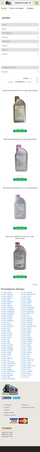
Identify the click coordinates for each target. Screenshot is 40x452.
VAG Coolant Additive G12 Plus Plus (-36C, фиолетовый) (20, 237)
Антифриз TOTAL (26, 351)
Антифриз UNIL (25, 354)
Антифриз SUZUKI (26, 343)
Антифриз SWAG (26, 345)
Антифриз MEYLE (6, 373)
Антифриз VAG (25, 356)
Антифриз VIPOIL (26, 362)
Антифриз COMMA (6, 317)
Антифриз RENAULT (27, 321)
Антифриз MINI (5, 377)
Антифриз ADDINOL (7, 294)
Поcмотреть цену (20, 131)
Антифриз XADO (26, 373)
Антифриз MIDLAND (7, 375)
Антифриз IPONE (6, 352)
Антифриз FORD (6, 332)
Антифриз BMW (6, 304)
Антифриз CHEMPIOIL (8, 311)
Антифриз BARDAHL (7, 302)
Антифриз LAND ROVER (8, 364)
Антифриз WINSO (26, 367)
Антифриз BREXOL (6, 305)
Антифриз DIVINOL (7, 319)
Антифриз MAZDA (6, 369)
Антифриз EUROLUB (7, 326)
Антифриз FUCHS (6, 336)
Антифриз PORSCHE (27, 311)
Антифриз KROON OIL (8, 362)
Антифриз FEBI (5, 330)
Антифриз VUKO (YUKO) (28, 366)
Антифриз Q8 (25, 315)
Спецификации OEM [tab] (8, 67)
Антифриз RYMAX (26, 332)
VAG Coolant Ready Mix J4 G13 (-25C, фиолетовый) (20, 90)
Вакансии (25, 405)
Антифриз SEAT (25, 334)
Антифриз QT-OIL (26, 317)
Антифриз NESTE (26, 300)
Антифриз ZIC (25, 377)
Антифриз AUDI (5, 300)
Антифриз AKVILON (7, 296)
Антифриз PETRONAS (27, 307)
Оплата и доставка (10, 415)
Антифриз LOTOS (6, 367)
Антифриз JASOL (6, 354)
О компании (8, 405)
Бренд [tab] (4, 24)
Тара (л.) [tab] (5, 49)
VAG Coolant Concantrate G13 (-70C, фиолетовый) (20, 188)
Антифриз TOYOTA (26, 352)
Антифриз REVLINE (27, 324)
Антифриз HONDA (6, 347)
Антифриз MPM (25, 298)
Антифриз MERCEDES (8, 371)
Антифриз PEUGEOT (27, 309)
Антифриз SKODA (26, 337)
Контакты (7, 407)
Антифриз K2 (5, 356)
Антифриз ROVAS (26, 328)
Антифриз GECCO (6, 337)
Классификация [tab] (7, 33)
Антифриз (30, 8)
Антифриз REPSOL (26, 322)
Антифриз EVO (5, 328)
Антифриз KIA (5, 360)
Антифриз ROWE (26, 330)
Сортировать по (20, 82)
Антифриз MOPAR (26, 292)
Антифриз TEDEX (26, 347)
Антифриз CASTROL (7, 307)
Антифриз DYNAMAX (7, 321)
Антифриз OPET (26, 304)
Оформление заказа (28, 407)
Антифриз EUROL (6, 324)
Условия (6, 410)
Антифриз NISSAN (26, 302)
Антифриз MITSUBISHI (8, 379)
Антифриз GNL (5, 341)
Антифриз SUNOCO (27, 341)
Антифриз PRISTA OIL (27, 313)
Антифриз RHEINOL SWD (28, 326)
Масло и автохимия (17, 8)
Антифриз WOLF (26, 369)
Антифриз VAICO (26, 358)
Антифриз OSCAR (26, 305)
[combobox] (22, 3)
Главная (4, 8)
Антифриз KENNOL (7, 358)
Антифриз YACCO (26, 375)
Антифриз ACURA (6, 292)
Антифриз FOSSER (7, 334)
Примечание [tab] (6, 41)
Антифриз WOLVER (27, 371)
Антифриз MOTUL (26, 296)
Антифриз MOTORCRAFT (28, 294)
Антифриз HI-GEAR (7, 345)
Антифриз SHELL (26, 336)
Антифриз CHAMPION (7, 309)
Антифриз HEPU (6, 343)
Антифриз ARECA (6, 298)
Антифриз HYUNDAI (7, 351)
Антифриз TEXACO (26, 349)
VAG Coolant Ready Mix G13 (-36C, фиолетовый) (20, 139)
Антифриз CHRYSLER (7, 313)
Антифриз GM (5, 339)
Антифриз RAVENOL (27, 319)
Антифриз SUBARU (26, 339)
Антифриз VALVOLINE (27, 360)
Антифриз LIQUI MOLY (8, 366)
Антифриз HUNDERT (7, 349)
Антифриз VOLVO (26, 364)
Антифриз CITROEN (7, 315)
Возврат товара (9, 412)
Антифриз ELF (5, 322)
